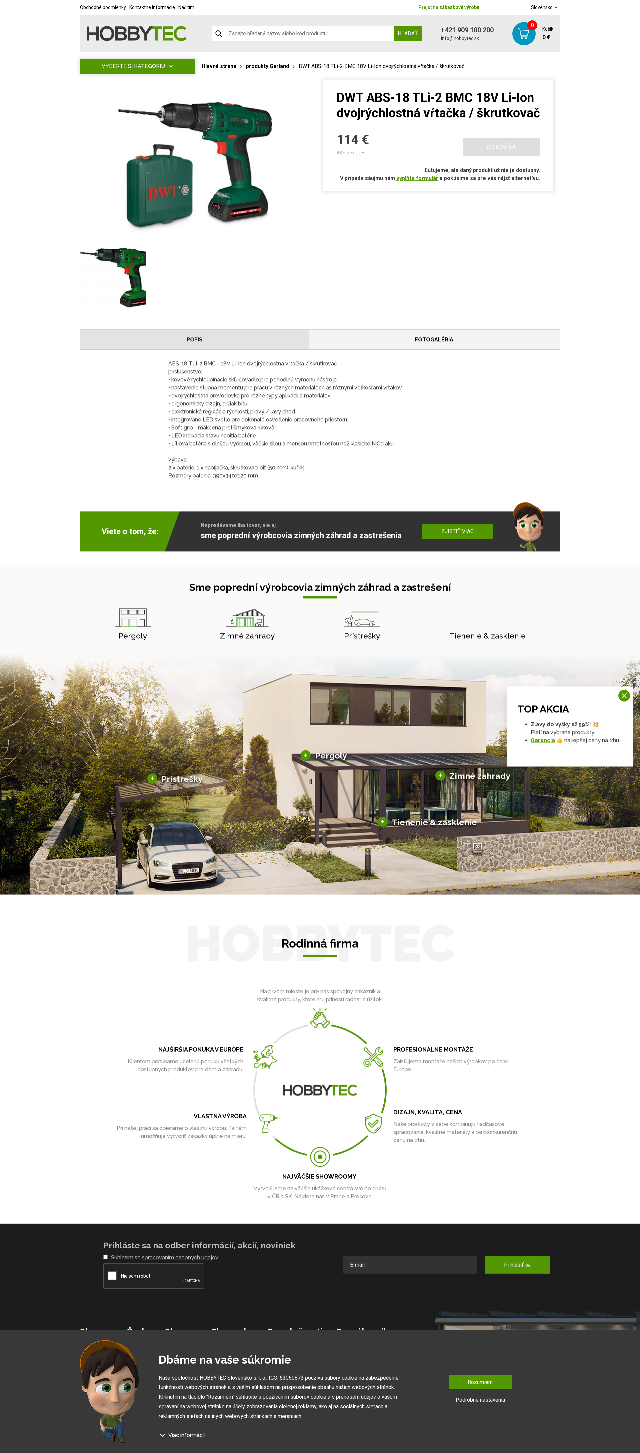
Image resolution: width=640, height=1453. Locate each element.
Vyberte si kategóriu (133, 66)
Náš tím (186, 7)
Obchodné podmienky (103, 7)
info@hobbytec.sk (460, 38)
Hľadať (408, 33)
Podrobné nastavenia (480, 1400)
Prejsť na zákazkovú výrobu (446, 7)
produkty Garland (267, 66)
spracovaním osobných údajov (180, 1257)
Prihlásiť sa (517, 1265)
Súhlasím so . (165, 1257)
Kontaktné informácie (152, 7)
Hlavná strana (219, 66)
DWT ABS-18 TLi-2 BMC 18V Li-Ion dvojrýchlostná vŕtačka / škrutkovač (381, 66)
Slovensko (542, 7)
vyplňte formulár (417, 178)
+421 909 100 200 (467, 30)
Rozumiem (480, 1382)
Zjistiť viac (457, 531)
